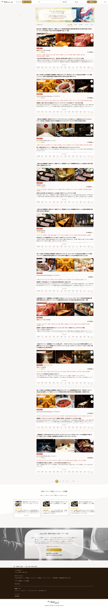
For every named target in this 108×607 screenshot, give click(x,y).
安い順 (91, 24)
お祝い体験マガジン (43, 590)
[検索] (92, 2)
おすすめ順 (70, 24)
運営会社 (27, 577)
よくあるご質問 (18, 572)
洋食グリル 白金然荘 (41, 367)
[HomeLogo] (54, 602)
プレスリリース (34, 577)
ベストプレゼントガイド (32, 590)
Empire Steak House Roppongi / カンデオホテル (48, 96)
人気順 (75, 24)
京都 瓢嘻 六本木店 (41, 185)
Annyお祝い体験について (20, 577)
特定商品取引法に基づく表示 (64, 577)
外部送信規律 (55, 577)
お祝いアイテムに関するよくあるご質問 (54, 555)
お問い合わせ (24, 572)
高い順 (86, 24)
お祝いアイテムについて (53, 550)
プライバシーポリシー (47, 577)
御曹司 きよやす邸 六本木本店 (43, 50)
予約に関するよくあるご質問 (52, 553)
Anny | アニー (24, 590)
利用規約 (39, 577)
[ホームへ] (7, 2)
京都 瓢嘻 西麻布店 (41, 231)
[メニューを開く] (105, 2)
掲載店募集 (17, 596)
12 (73, 481)
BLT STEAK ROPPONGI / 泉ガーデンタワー (46, 140)
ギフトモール (17, 590)
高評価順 (81, 24)
